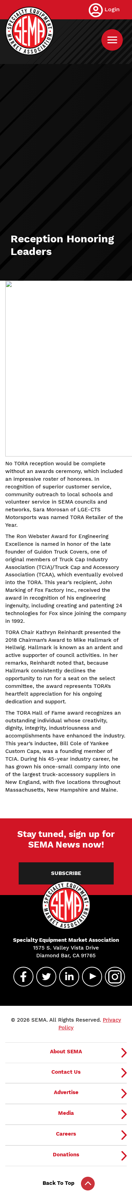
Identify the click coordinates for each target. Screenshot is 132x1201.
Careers (66, 1134)
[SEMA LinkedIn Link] (66, 976)
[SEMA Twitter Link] (43, 976)
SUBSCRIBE (66, 873)
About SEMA (66, 1051)
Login (112, 9)
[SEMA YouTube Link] (89, 976)
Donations (66, 1154)
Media (66, 1113)
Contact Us (66, 1072)
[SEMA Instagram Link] (112, 976)
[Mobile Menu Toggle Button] (112, 40)
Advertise (66, 1092)
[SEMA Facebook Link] (20, 976)
